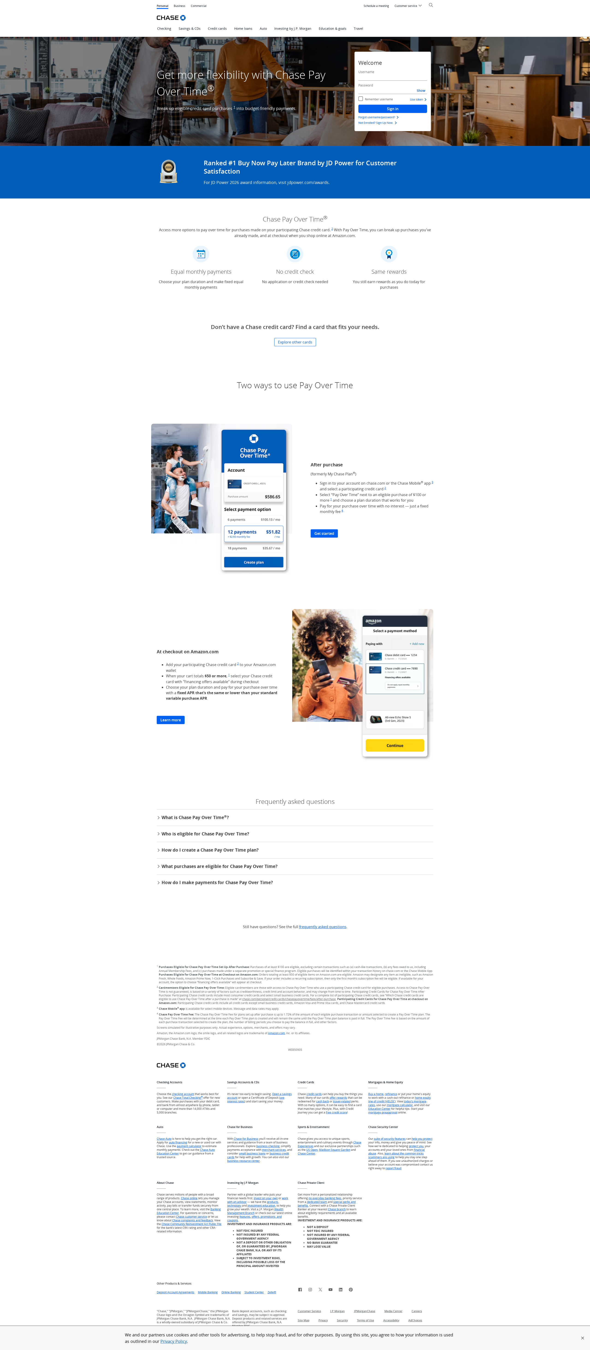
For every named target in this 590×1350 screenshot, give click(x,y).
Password (365, 85)
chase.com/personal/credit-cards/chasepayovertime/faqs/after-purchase (289, 999)
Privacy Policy (173, 1341)
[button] (582, 1338)
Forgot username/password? (376, 117)
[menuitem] (376, 6)
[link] (300, 1290)
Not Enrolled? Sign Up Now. (375, 122)
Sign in (392, 108)
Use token (416, 99)
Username (366, 72)
